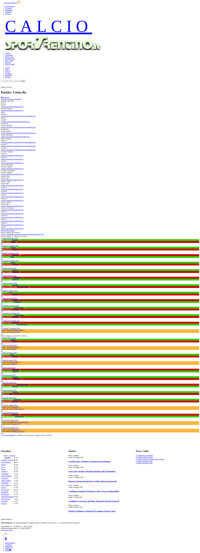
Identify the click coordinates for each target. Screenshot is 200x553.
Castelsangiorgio (22, 324)
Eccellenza (8, 73)
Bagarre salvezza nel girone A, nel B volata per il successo (92, 481)
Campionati (9, 55)
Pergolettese (5, 494)
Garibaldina (17, 302)
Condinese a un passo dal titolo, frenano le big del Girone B (93, 501)
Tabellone (15, 107)
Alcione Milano (6, 476)
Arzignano (4, 478)
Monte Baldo (18, 330)
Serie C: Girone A (9, 455)
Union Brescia (6, 462)
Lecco (3, 467)
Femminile (8, 75)
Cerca (42, 234)
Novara (3, 487)
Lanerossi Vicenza (7, 460)
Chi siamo (8, 8)
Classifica (15, 110)
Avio (10, 292)
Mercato (7, 62)
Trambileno (17, 277)
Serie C (7, 70)
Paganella (15, 272)
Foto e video (9, 60)
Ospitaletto (4, 492)
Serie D (7, 72)
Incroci (21, 107)
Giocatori (5, 97)
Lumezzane (5, 474)
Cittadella (4, 471)
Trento (3, 469)
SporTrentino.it (10, 6)
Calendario (8, 107)
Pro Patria (4, 501)
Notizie (7, 53)
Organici (26, 116)
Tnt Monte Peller (22, 287)
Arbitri (38, 234)
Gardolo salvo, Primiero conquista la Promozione (89, 461)
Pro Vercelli (5, 490)
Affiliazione (9, 10)
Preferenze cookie (7, 530)
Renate (3, 464)
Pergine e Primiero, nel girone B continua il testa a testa (91, 511)
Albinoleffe (5, 483)
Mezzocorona (19, 315)
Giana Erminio (6, 481)
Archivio (8, 14)
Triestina (4, 503)
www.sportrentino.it (9, 435)
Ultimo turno (9, 57)
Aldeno (13, 262)
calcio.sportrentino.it (10, 3)
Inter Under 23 (6, 485)
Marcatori (32, 116)
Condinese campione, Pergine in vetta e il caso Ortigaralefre (93, 491)
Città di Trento (9, 64)
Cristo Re (15, 240)
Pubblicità (8, 12)
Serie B (7, 68)
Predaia (13, 247)
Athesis (13, 242)
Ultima (3, 107)
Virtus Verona (5, 499)
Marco (12, 257)
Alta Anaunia (18, 307)
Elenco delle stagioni (7, 230)
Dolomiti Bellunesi (7, 497)
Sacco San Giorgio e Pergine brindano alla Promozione (91, 471)
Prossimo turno (10, 59)
